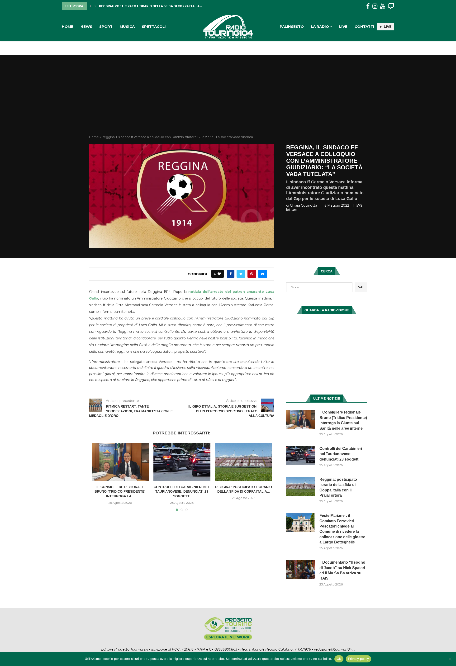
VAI (360, 287)
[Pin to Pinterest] (251, 274)
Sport (106, 26)
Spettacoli (154, 26)
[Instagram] (375, 6)
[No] (450, 658)
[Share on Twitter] (241, 274)
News (86, 26)
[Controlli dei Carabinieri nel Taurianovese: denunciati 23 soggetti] (181, 462)
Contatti (364, 26)
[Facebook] (368, 6)
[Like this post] (219, 274)
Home (67, 26)
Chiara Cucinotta (303, 205)
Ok (339, 659)
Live (343, 26)
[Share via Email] (262, 274)
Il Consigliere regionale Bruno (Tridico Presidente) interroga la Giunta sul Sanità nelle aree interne (343, 420)
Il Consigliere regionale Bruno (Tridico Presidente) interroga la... (120, 491)
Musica (127, 26)
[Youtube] (382, 6)
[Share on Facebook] (230, 274)
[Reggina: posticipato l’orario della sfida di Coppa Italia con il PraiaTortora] (243, 462)
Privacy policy (358, 659)
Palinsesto (292, 26)
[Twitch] (391, 6)
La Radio (320, 26)
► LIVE (385, 26)
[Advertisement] (228, 99)
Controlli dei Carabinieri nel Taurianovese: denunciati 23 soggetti (182, 491)
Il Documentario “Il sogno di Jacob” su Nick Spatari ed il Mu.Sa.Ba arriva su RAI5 (342, 570)
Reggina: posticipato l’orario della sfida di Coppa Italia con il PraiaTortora (338, 487)
